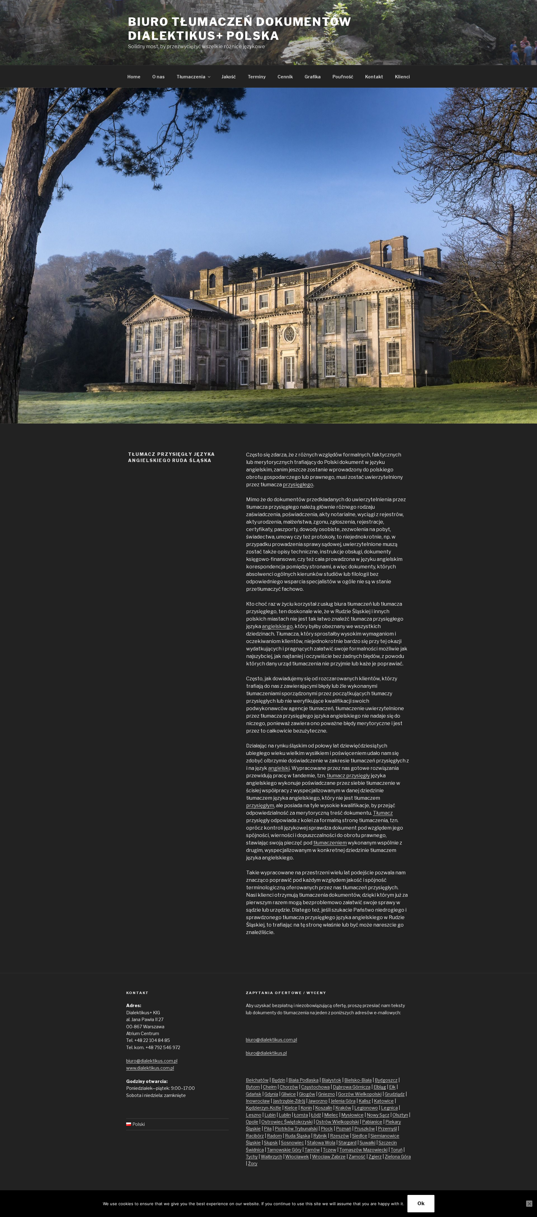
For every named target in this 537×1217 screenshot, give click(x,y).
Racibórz (255, 1135)
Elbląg (380, 1087)
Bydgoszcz (386, 1080)
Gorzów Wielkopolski (360, 1094)
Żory (252, 1163)
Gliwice (288, 1094)
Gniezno (326, 1094)
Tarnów (312, 1149)
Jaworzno (318, 1101)
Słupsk (271, 1142)
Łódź (316, 1115)
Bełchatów (257, 1080)
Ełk (392, 1087)
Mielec (331, 1115)
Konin (306, 1107)
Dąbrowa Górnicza (351, 1087)
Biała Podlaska (303, 1080)
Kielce (290, 1107)
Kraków (343, 1107)
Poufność (343, 76)
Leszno (253, 1115)
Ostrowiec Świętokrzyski (287, 1121)
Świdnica (255, 1149)
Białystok (331, 1080)
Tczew (329, 1149)
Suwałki (367, 1142)
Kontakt (374, 76)
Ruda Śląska (297, 1135)
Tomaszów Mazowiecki (363, 1149)
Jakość (229, 76)
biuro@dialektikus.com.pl (151, 1060)
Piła (268, 1128)
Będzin (278, 1080)
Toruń (396, 1149)
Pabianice (372, 1121)
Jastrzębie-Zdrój (289, 1101)
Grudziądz (395, 1094)
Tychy (252, 1156)
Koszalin (323, 1107)
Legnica (389, 1107)
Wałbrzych (271, 1156)
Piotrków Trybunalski (296, 1128)
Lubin (270, 1115)
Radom (274, 1135)
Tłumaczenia (191, 76)
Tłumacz (383, 813)
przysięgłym (260, 805)
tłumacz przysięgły (348, 776)
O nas (158, 76)
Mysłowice (352, 1115)
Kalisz (365, 1101)
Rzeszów (339, 1135)
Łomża (301, 1115)
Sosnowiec (292, 1142)
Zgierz (375, 1156)
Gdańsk (253, 1094)
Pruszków (364, 1128)
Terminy (257, 76)
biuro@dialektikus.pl (266, 1053)
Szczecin (388, 1142)
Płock (327, 1128)
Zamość (357, 1156)
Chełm (270, 1087)
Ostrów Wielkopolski (337, 1121)
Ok (421, 1203)
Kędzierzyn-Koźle (263, 1107)
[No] (529, 1204)
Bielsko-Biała (358, 1080)
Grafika (313, 76)
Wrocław (321, 1156)
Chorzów (289, 1087)
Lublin (285, 1115)
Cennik (285, 76)
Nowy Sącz (378, 1115)
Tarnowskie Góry (284, 1149)
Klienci (402, 76)
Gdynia (271, 1094)
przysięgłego (298, 485)
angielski (279, 768)
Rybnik (320, 1135)
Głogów (307, 1094)
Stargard (347, 1142)
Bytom (253, 1087)
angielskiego (277, 626)
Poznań (343, 1128)
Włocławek (297, 1156)
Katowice (384, 1101)
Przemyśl (387, 1128)
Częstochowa (315, 1087)
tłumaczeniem (330, 843)
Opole (252, 1121)
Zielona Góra (398, 1156)
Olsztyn (400, 1115)
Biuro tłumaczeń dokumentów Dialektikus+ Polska (240, 29)
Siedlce (359, 1135)
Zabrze (338, 1156)
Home (133, 76)
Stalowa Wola (321, 1142)
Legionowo (366, 1107)
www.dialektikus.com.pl (150, 1068)
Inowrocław (258, 1101)
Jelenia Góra (343, 1101)
